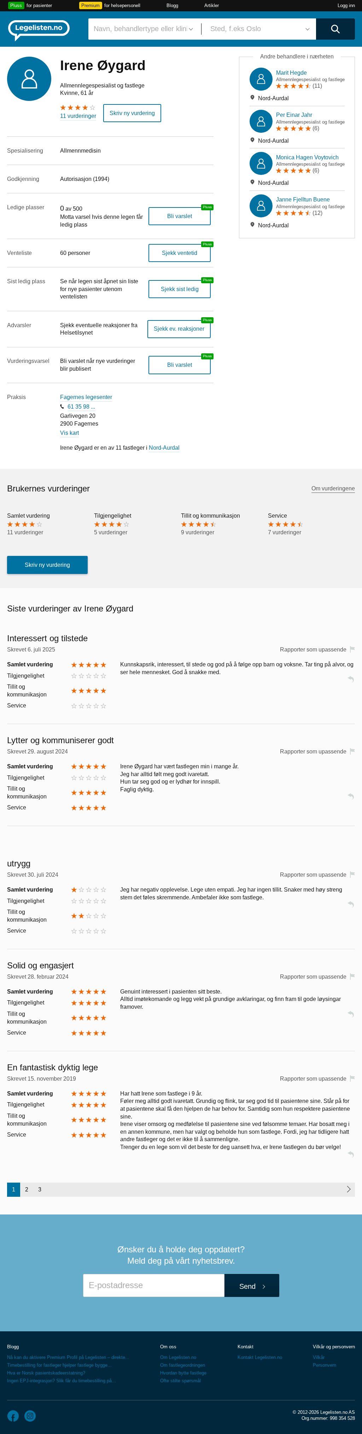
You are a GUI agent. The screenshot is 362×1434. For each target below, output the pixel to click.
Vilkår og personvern (334, 1346)
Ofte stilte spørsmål (180, 1380)
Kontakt (245, 1346)
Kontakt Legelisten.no (260, 1357)
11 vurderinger (78, 116)
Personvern (324, 1365)
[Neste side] (348, 1190)
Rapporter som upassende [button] (313, 650)
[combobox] (142, 29)
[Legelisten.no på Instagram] (30, 1416)
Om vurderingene (333, 488)
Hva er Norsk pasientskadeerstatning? (46, 1373)
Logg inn (346, 5)
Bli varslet (179, 216)
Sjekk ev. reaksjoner (179, 329)
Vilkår (319, 1357)
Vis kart (69, 433)
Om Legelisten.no (178, 1357)
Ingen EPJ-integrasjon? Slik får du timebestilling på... (61, 1380)
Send (247, 1286)
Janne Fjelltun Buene (303, 200)
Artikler (211, 5)
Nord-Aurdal (164, 448)
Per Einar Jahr (294, 115)
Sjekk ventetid (179, 253)
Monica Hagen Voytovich (307, 157)
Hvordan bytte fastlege (183, 1373)
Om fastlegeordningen (182, 1365)
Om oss (168, 1346)
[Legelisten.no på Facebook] (13, 1416)
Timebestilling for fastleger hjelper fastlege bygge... (59, 1365)
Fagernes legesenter (86, 397)
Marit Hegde (291, 73)
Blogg (172, 5)
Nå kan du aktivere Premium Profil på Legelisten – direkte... (68, 1357)
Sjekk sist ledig (180, 289)
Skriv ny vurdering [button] (132, 113)
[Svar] (350, 682)
